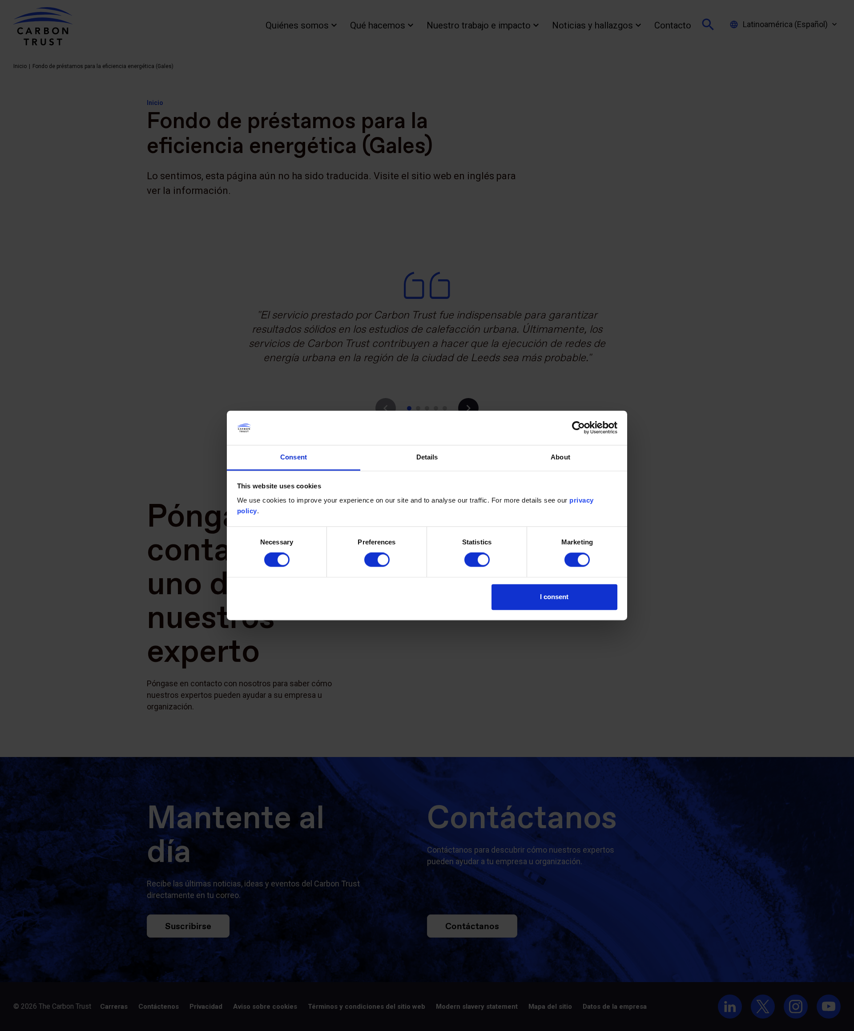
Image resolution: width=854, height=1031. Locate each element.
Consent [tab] (293, 457)
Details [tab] (427, 457)
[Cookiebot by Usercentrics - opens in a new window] (578, 428)
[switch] (377, 560)
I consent (554, 596)
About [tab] (560, 457)
